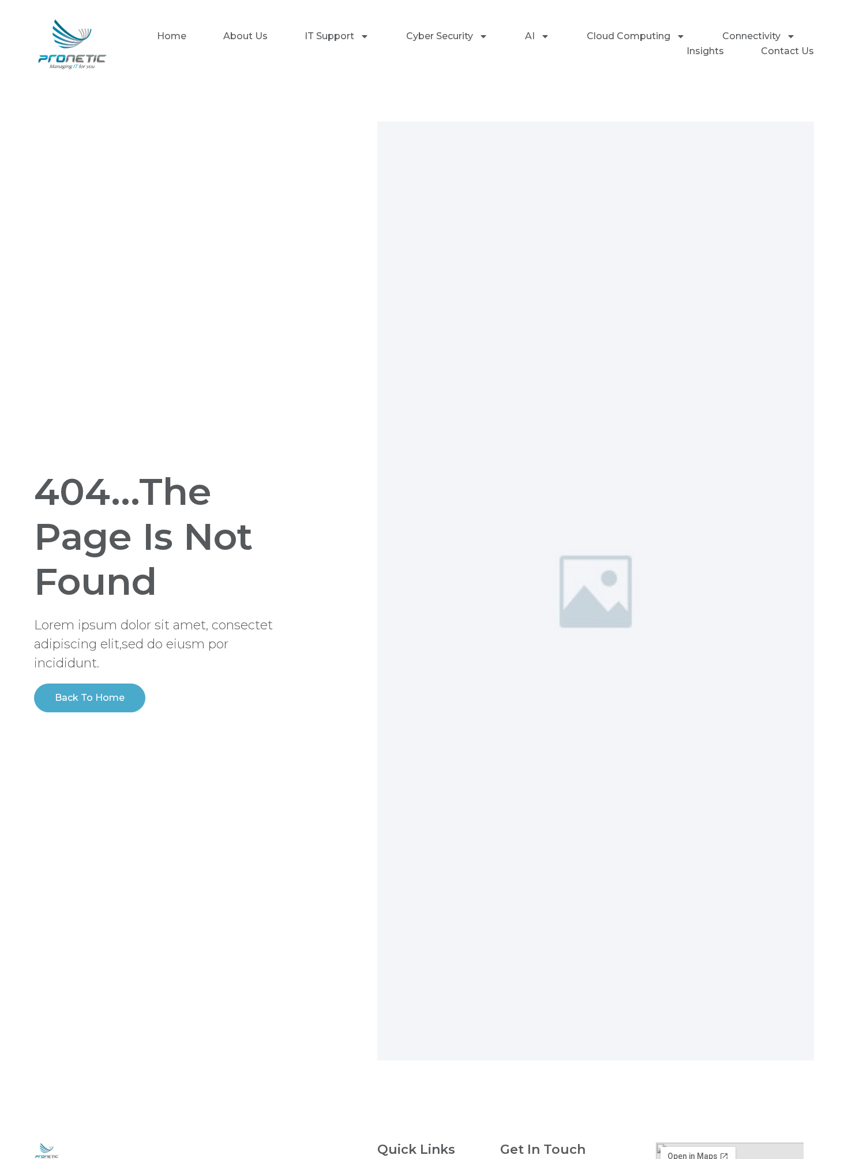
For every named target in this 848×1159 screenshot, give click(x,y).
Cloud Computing (628, 36)
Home (171, 36)
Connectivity (751, 36)
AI (530, 36)
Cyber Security (439, 36)
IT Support (329, 36)
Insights (705, 51)
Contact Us (787, 51)
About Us (245, 36)
